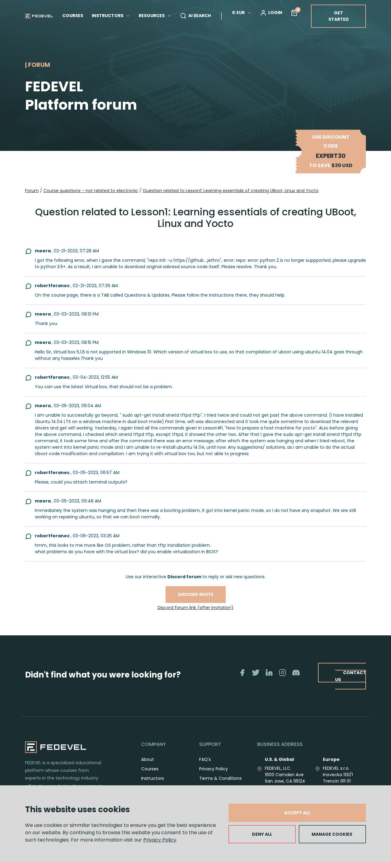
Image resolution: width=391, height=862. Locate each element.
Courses (150, 769)
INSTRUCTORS (108, 16)
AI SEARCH (199, 16)
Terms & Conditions (220, 778)
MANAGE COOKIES (332, 834)
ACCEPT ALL (297, 813)
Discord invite (196, 594)
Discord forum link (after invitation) (195, 607)
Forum (32, 191)
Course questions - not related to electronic (90, 191)
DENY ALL (262, 834)
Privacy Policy (159, 839)
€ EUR (238, 12)
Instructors (152, 778)
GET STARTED (338, 16)
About (147, 759)
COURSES (72, 16)
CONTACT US (350, 676)
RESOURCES (152, 16)
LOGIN (275, 12)
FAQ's (205, 759)
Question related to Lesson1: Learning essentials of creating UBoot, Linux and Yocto (231, 191)
